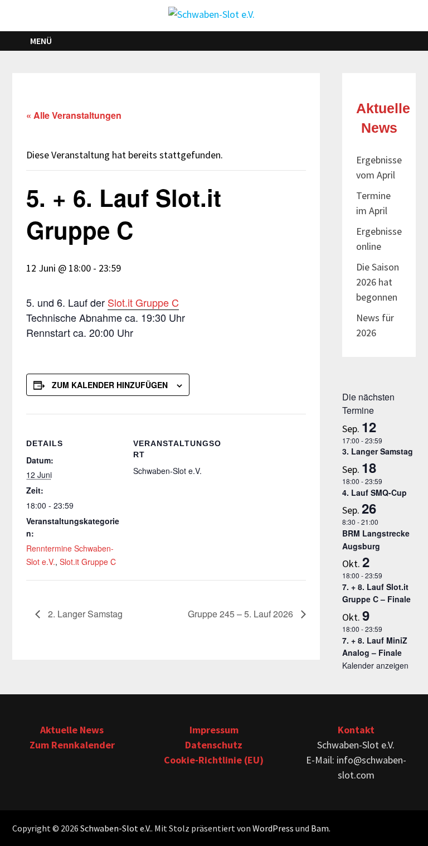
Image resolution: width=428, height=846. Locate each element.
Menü (41, 40)
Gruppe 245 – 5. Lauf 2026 (241, 613)
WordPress (273, 828)
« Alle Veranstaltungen (73, 115)
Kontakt (356, 729)
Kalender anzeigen (375, 665)
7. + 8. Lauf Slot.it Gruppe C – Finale (376, 593)
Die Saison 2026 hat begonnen (377, 281)
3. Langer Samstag (377, 451)
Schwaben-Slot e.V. (115, 828)
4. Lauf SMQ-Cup (374, 492)
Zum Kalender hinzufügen (110, 384)
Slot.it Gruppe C (143, 302)
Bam (320, 828)
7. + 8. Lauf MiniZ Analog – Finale (374, 647)
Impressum (214, 729)
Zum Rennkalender (72, 744)
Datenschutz (213, 744)
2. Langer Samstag (84, 613)
